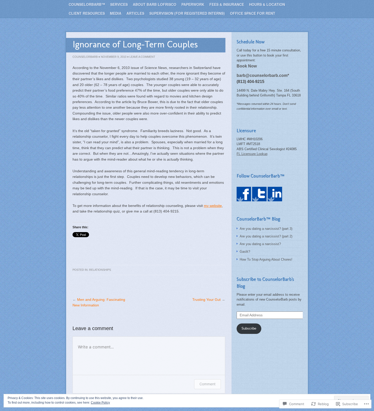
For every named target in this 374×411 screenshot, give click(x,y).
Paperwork (192, 4)
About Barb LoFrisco (154, 4)
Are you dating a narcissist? (260, 244)
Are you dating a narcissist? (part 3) (266, 229)
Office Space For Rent (252, 13)
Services (119, 4)
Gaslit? (245, 251)
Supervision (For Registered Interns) (187, 13)
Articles (135, 13)
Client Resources (87, 13)
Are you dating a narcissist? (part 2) (266, 236)
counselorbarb (85, 56)
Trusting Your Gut (206, 299)
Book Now (247, 66)
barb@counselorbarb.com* (263, 75)
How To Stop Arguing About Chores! (266, 259)
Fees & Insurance (226, 4)
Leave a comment (142, 56)
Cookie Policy (100, 402)
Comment (207, 384)
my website (213, 206)
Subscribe (248, 328)
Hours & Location (267, 4)
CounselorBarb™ (87, 4)
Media (115, 13)
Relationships (100, 269)
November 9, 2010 (113, 56)
